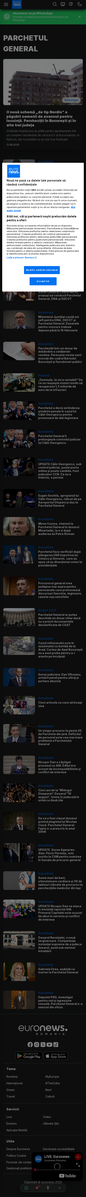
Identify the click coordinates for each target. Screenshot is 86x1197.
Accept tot (43, 281)
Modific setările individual (42, 270)
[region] (43, 227)
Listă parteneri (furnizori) (22, 257)
